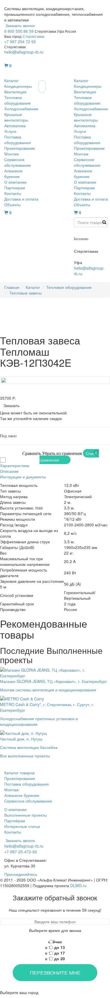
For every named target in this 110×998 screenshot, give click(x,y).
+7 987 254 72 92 (20, 41)
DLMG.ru (78, 885)
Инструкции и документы (23, 477)
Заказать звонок (19, 25)
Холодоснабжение (21, 108)
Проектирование (19, 148)
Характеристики (14, 465)
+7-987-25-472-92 (90, 245)
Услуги (10, 131)
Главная (11, 287)
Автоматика (15, 125)
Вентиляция (15, 91)
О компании (15, 182)
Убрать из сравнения (62, 453)
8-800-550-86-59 (89, 233)
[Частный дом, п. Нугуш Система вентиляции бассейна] (29, 732)
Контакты (12, 193)
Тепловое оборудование (17, 100)
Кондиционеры (18, 86)
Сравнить (31, 453)
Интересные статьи (22, 826)
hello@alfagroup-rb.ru (23, 52)
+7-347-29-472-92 (90, 257)
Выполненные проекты (25, 815)
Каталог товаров (19, 772)
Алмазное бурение (13, 173)
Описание (9, 471)
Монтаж (11, 154)
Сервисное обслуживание (17, 162)
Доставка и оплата (21, 199)
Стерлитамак (33, 36)
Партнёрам (14, 820)
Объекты (12, 204)
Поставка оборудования (17, 139)
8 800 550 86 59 (19, 31)
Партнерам (14, 187)
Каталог (11, 80)
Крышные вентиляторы (16, 117)
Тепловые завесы (25, 293)
